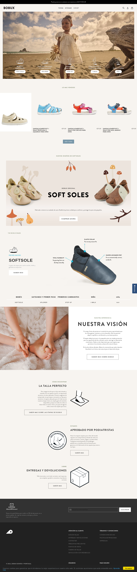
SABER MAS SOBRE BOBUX (103, 357)
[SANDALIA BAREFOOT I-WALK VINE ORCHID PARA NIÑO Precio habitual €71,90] (84, 109)
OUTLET (76, 8)
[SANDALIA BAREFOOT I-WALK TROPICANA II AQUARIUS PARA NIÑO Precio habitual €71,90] (49, 109)
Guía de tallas (73, 535)
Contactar (72, 541)
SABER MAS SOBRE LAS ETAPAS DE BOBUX (45, 412)
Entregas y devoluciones (78, 538)
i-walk (94, 71)
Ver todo (68, 141)
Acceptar (128, 568)
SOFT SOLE (20, 71)
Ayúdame (68, 8)
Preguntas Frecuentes (76, 544)
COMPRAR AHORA (68, 219)
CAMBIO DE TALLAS (74, 550)
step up (70, 71)
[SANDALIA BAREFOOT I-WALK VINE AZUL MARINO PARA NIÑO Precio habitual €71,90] (119, 109)
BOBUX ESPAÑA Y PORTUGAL (21, 564)
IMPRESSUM (103, 541)
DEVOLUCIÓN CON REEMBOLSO (79, 553)
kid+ (118, 71)
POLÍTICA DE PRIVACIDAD (108, 538)
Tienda (60, 8)
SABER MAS (18, 272)
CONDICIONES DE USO (107, 535)
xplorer (45, 71)
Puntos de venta (74, 547)
